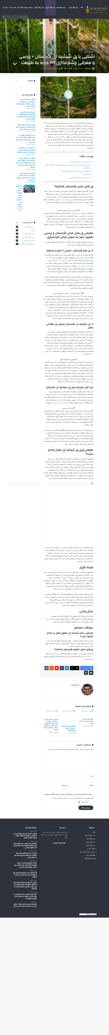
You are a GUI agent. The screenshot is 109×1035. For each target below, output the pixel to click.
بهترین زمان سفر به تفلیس (65, 199)
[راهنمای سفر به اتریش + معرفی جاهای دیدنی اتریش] (68, 717)
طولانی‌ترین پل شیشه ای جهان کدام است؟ (75, 171)
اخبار (32, 230)
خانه (82, 7)
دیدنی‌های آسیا (61, 7)
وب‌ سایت (64, 785)
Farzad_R (88, 68)
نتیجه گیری (86, 174)
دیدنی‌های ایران (73, 7)
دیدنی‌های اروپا (50, 7)
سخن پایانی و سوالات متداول (80, 178)
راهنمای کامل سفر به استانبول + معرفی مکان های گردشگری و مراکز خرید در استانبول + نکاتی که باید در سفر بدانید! (51, 724)
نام (91, 776)
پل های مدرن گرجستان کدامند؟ (79, 162)
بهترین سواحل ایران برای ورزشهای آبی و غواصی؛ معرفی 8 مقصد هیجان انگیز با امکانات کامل (25, 103)
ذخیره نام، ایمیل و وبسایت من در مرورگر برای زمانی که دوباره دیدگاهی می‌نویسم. (67, 794)
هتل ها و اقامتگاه (90, 858)
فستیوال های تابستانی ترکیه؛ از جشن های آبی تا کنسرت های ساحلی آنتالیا (19, 196)
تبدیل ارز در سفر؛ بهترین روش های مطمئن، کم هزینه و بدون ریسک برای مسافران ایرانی (25, 127)
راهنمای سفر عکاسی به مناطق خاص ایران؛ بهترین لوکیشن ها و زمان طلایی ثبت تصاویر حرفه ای (25, 115)
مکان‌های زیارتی (90, 855)
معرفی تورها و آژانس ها (25, 7)
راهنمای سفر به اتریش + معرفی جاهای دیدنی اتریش (69, 728)
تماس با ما (13, 7)
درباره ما (5, 7)
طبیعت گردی (91, 848)
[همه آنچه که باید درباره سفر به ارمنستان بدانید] (86, 713)
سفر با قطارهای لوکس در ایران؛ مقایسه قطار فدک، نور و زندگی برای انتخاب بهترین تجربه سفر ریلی (25, 138)
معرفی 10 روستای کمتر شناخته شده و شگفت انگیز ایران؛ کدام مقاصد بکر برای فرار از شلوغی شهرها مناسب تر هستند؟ (25, 163)
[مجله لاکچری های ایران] (96, 9)
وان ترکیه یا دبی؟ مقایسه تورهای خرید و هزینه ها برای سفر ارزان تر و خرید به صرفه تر (26, 150)
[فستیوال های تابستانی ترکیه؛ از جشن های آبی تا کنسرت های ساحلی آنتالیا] (29, 189)
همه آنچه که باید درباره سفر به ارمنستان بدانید (86, 721)
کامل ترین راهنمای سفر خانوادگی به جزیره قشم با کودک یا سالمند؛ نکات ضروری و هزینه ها (25, 177)
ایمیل (91, 785)
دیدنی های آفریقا (39, 7)
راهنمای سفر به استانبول (60, 403)
